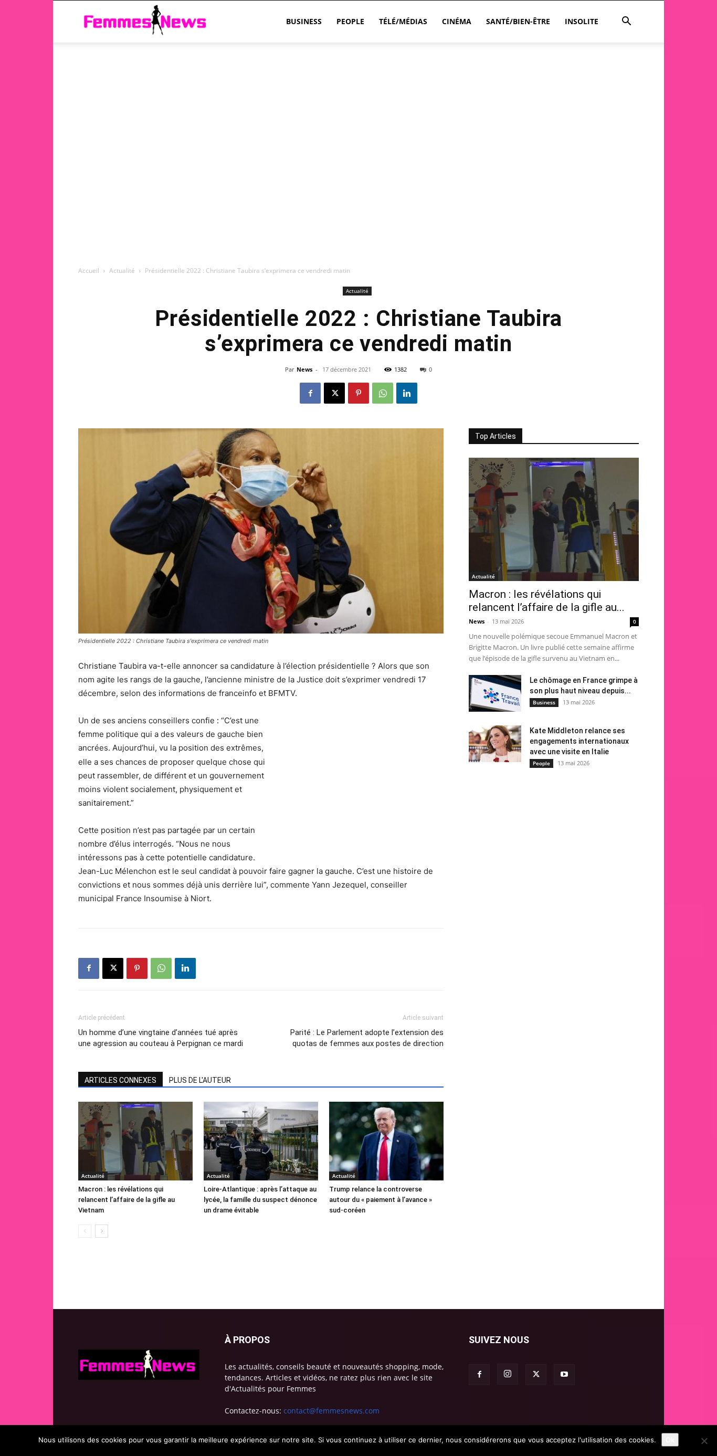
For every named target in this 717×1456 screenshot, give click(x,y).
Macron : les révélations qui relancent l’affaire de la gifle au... (547, 601)
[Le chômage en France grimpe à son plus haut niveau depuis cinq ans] (495, 693)
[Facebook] (310, 393)
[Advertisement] (358, 78)
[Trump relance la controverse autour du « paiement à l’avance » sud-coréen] (386, 1141)
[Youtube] (564, 1374)
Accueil (88, 270)
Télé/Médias (403, 21)
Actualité (122, 270)
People (350, 21)
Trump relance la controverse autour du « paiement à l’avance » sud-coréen (380, 1199)
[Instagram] (507, 1374)
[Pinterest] (358, 393)
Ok (670, 1440)
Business (304, 21)
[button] (626, 22)
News (304, 369)
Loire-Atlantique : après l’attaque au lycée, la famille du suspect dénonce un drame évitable (260, 1199)
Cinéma (456, 21)
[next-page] (101, 1231)
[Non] (704, 1441)
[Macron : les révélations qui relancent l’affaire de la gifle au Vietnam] (135, 1141)
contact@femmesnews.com (331, 1411)
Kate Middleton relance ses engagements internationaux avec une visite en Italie (579, 741)
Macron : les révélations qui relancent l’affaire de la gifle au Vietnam (126, 1199)
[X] (334, 393)
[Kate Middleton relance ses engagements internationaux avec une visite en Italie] (495, 743)
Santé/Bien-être (518, 21)
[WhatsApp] (382, 393)
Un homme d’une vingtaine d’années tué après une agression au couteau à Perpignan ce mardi (160, 1038)
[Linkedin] (406, 393)
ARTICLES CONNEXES (120, 1080)
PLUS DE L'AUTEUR (200, 1080)
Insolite (581, 21)
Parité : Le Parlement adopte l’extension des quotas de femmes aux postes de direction (367, 1038)
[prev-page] (84, 1231)
